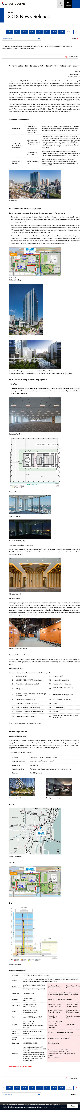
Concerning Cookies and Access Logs (34, 1107)
